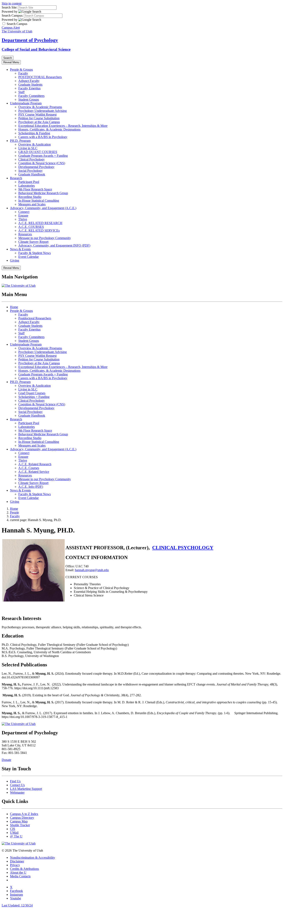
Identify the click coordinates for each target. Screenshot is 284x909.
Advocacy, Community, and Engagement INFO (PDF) (54, 245)
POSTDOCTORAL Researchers (40, 77)
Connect (23, 212)
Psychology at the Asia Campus (39, 122)
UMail (14, 832)
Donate (6, 760)
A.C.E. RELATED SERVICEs (39, 230)
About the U (18, 872)
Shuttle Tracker (20, 825)
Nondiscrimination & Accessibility (32, 857)
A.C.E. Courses (28, 468)
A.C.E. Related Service (33, 471)
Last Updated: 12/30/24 (17, 905)
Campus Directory (22, 817)
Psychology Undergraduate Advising (42, 110)
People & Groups (21, 69)
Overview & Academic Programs (40, 107)
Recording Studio (29, 197)
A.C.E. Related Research (34, 464)
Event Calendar (28, 256)
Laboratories (26, 185)
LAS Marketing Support (26, 788)
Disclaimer (17, 861)
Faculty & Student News (34, 253)
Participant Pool (28, 182)
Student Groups (28, 99)
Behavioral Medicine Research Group (43, 193)
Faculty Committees (31, 96)
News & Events (20, 249)
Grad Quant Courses (31, 393)
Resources (25, 234)
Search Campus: (12, 15)
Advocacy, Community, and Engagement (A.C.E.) (43, 208)
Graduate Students (30, 84)
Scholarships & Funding (34, 133)
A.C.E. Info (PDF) (30, 486)
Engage (23, 215)
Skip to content (11, 3)
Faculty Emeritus (29, 88)
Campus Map (19, 821)
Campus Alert (11, 27)
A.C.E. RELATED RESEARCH (40, 223)
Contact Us (17, 785)
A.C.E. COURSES (31, 226)
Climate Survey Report (33, 241)
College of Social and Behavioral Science (36, 49)
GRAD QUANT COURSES (37, 152)
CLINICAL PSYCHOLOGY (182, 547)
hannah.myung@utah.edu (92, 570)
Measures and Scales (32, 204)
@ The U (16, 836)
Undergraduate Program (26, 103)
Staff (21, 92)
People (14, 512)
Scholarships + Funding (33, 397)
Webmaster (17, 792)
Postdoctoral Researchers (34, 318)
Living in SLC (27, 148)
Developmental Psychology (36, 167)
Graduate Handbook (31, 174)
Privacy (15, 865)
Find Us (15, 781)
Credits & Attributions (24, 869)
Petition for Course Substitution (38, 118)
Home (14, 307)
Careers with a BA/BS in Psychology (42, 137)
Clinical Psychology (31, 159)
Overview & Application (34, 144)
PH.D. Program (20, 140)
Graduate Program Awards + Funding (43, 155)
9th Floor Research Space (35, 189)
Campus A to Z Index (24, 814)
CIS (12, 829)
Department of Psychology (30, 40)
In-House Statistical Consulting (38, 200)
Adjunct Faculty (29, 81)
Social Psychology (30, 170)
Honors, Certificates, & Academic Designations (49, 129)
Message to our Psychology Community (44, 238)
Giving (14, 260)
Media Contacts (20, 876)
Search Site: (9, 7)
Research (16, 178)
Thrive (22, 219)
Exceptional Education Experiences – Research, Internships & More (62, 125)
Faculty (23, 73)
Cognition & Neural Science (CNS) (41, 163)
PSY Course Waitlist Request (37, 114)
